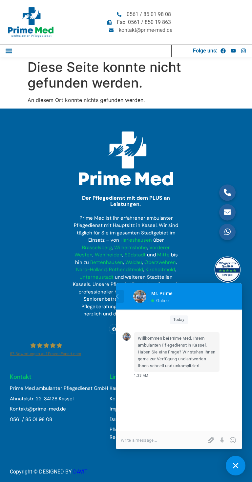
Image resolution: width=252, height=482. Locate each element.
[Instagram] (243, 50)
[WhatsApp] (227, 232)
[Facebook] (223, 50)
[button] (8, 50)
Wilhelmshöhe (130, 247)
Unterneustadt (96, 277)
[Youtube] (233, 50)
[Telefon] (227, 192)
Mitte (163, 254)
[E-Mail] (227, 212)
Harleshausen (136, 240)
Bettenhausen (106, 262)
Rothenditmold (126, 269)
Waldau (133, 262)
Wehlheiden (108, 254)
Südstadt (135, 254)
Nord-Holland (91, 269)
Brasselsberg (97, 247)
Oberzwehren (160, 262)
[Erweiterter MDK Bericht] (227, 270)
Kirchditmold (160, 269)
